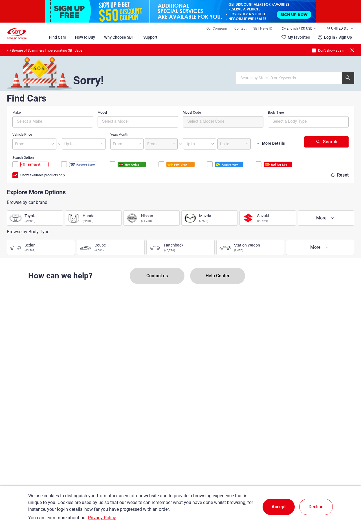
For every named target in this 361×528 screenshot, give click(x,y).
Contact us (157, 275)
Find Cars (57, 37)
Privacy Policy (102, 517)
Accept (279, 506)
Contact (240, 28)
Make (16, 113)
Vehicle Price (22, 135)
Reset (343, 175)
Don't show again (331, 50)
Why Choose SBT (119, 37)
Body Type (276, 113)
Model (102, 113)
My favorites (299, 37)
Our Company (217, 28)
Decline (316, 506)
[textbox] (41, 121)
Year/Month (119, 135)
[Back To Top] (347, 499)
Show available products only (42, 175)
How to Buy (85, 37)
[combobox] (52, 121)
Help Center (218, 275)
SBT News (260, 28)
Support (150, 37)
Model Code (192, 113)
